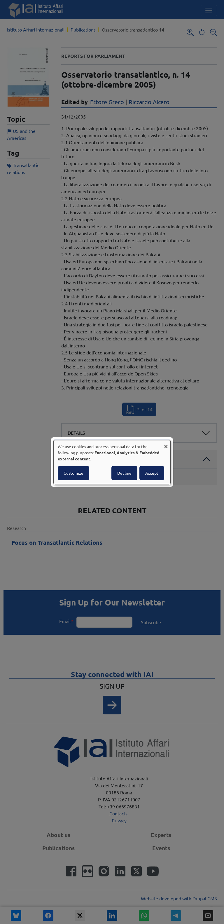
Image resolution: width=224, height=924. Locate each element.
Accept (151, 473)
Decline (124, 473)
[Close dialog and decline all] (166, 443)
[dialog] (112, 462)
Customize (73, 473)
